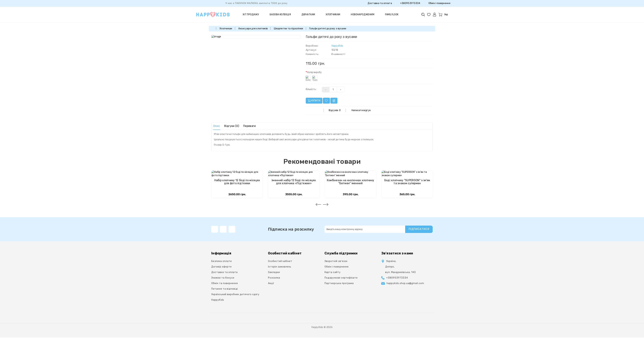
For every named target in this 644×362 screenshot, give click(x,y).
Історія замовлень (279, 266)
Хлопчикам (333, 14)
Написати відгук (361, 110)
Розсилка (274, 277)
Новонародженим (362, 14)
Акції (271, 283)
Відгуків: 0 (335, 110)
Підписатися (419, 229)
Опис (216, 126)
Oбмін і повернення (439, 3)
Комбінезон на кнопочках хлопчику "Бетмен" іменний (350, 182)
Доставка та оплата (379, 3)
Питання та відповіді (224, 288)
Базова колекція (280, 14)
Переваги (249, 126)
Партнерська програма (339, 283)
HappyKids (337, 45)
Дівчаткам (308, 14)
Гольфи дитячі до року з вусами (327, 28)
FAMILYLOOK (392, 14)
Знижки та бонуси (222, 277)
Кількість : (311, 89)
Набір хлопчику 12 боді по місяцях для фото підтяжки (237, 182)
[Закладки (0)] (429, 14)
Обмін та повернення (224, 283)
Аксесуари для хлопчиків (253, 28)
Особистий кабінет (280, 261)
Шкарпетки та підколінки (288, 28)
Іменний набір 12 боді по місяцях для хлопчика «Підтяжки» (294, 182)
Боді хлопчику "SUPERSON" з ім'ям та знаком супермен (407, 182)
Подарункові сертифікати (341, 277)
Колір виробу (314, 72)
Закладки (274, 272)
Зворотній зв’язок (336, 261)
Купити (315, 100)
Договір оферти (221, 266)
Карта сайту (333, 272)
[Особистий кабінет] (434, 14)
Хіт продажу (251, 14)
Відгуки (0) (231, 126)
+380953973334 (409, 3)
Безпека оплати (221, 261)
